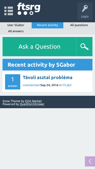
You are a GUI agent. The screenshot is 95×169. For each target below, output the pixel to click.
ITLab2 (67, 85)
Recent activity (47, 25)
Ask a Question (39, 46)
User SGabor (15, 25)
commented (31, 85)
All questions (79, 25)
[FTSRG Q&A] (28, 9)
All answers (16, 31)
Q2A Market (33, 101)
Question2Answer (32, 104)
